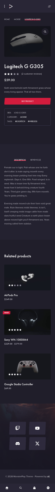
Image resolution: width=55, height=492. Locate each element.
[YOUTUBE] (37, 429)
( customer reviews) (31, 73)
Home (7, 19)
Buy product (28, 101)
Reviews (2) (35, 160)
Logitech (20, 121)
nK (48, 476)
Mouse (17, 19)
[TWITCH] (17, 429)
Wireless (33, 121)
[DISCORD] (17, 444)
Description (20, 160)
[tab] (20, 160)
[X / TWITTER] (37, 444)
